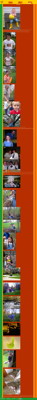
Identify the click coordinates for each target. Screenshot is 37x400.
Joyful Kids (31, 128)
